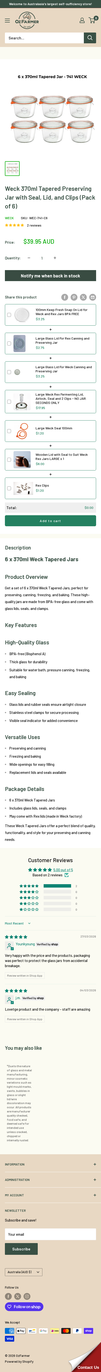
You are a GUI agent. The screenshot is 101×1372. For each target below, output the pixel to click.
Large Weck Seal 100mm (54, 428)
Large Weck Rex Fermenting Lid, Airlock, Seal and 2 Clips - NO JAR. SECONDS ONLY (61, 398)
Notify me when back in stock (50, 275)
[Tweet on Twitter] (83, 297)
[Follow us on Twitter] (17, 1296)
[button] (29, 886)
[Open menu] (7, 21)
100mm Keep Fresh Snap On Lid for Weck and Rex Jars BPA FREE (62, 312)
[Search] (90, 38)
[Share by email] (92, 297)
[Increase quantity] (55, 258)
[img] (16, 937)
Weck (9, 218)
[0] (92, 20)
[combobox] (44, 38)
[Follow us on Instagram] (27, 1296)
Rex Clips (42, 485)
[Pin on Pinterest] (74, 297)
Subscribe (21, 1248)
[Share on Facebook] (64, 297)
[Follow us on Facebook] (8, 1296)
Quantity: (13, 258)
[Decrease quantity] (29, 258)
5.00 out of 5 (63, 870)
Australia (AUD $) (19, 1272)
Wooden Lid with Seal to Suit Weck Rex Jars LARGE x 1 (62, 456)
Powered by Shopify (19, 1361)
